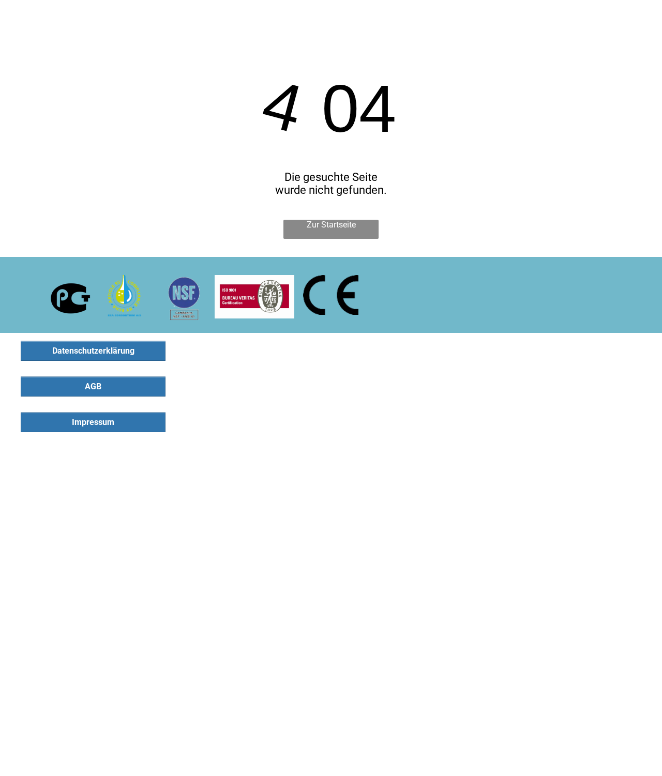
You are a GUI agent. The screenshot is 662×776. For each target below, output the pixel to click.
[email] (622, 17)
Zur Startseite (331, 225)
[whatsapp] (643, 17)
